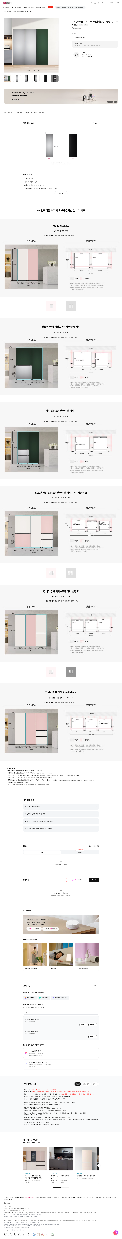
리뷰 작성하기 (92, 846)
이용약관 (11, 1197)
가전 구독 (13, 7)
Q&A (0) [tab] (26, 113)
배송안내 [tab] (78, 1084)
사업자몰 (117, 3)
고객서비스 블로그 (16, 1230)
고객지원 (19, 7)
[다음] (116, 102)
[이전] (114, 102)
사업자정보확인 (33, 1220)
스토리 (33, 7)
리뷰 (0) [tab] (19, 113)
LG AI (43, 7)
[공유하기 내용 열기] (117, 22)
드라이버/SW (45, 998)
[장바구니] (98, 3)
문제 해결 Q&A (31, 998)
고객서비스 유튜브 (7, 1230)
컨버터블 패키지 (21, 11)
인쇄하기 (97, 123)
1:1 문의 (22, 1207)
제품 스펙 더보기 (60, 193)
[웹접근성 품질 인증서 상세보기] (52, 1234)
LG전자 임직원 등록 (65, 1197)
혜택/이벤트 (26, 7)
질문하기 (78, 880)
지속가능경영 (110, 3)
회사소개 (103, 3)
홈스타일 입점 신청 (8, 1199)
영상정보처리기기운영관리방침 (53, 1197)
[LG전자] (7, 3)
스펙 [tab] (5, 113)
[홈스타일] (50, 7)
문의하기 (94, 880)
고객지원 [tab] (41, 113)
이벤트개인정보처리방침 (40, 1197)
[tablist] (61, 852)
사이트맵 (6, 1197)
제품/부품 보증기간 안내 (61, 998)
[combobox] (61, 1012)
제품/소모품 (6, 7)
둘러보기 (37, 928)
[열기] (43, 1004)
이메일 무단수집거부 (19, 1197)
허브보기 (54, 928)
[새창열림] (58, 7)
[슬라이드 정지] (108, 102)
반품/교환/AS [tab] (86, 1084)
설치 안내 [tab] (95, 1084)
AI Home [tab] (34, 113)
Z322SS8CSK (29, 11)
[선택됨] (51, 306)
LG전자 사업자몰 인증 (99, 1197)
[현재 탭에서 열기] (61, 96)
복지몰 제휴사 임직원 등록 (88, 1197)
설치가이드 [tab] (11, 113)
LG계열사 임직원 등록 (76, 1197)
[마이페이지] (95, 3)
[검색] (91, 3)
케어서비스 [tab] (79, 851)
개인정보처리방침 (29, 1197)
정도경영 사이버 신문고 (111, 1197)
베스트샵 (38, 7)
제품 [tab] (42, 852)
